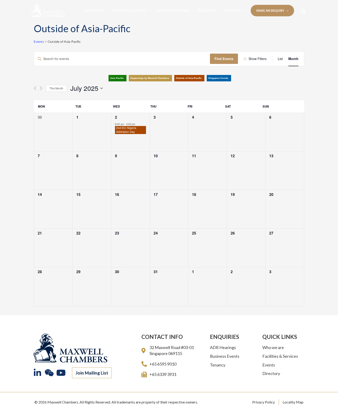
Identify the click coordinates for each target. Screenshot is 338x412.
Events (39, 41)
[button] (92, 372)
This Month (56, 88)
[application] (106, 10)
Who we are (94, 10)
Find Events (224, 58)
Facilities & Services (129, 10)
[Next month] (41, 88)
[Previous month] (35, 88)
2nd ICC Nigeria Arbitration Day (126, 130)
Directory (233, 10)
